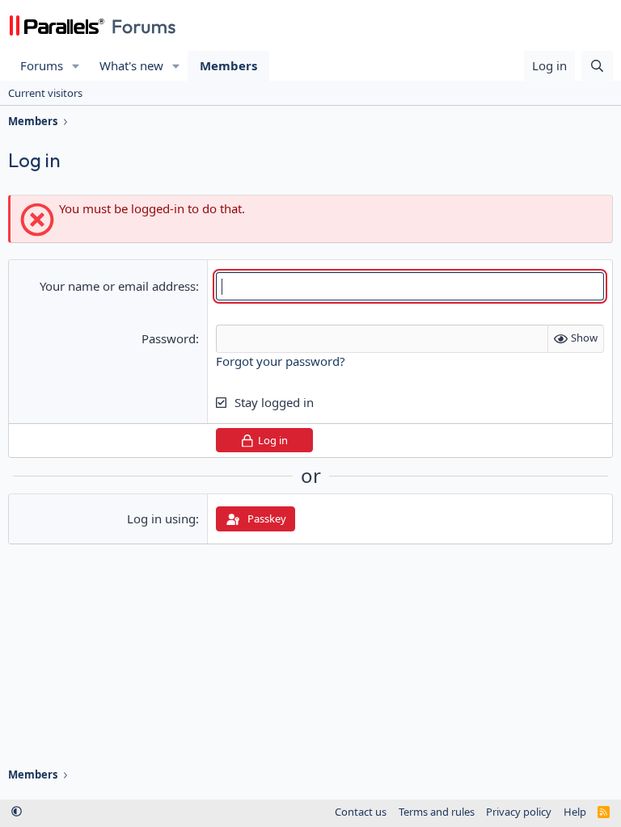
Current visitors (45, 93)
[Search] (597, 66)
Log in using (161, 518)
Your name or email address (118, 286)
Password (169, 338)
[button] (76, 66)
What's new (131, 65)
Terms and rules (437, 811)
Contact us (361, 811)
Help (575, 811)
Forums (41, 65)
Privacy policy (518, 811)
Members (228, 65)
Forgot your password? (280, 361)
